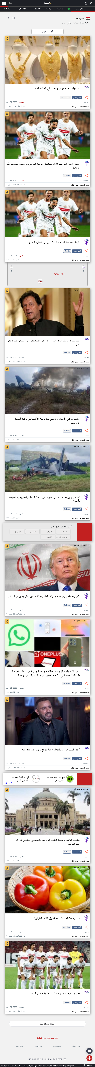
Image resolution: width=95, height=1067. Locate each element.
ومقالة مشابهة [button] (59, 274)
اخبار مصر (77, 97)
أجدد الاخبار (48, 31)
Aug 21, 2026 (15, 102)
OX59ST (86, 436)
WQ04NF (86, 256)
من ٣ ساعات (76, 1046)
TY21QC (86, 857)
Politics (67, 352)
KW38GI (86, 688)
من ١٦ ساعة (19, 1046)
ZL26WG (86, 181)
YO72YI (86, 1008)
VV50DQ (86, 764)
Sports (67, 175)
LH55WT (86, 610)
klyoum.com (87, 1065)
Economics (65, 97)
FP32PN (86, 358)
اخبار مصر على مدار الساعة (47, 1038)
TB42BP (86, 514)
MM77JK (86, 103)
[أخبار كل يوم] (47, 4)
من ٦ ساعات (57, 1046)
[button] (47, 267)
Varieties (66, 683)
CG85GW (86, 932)
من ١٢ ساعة (38, 1046)
